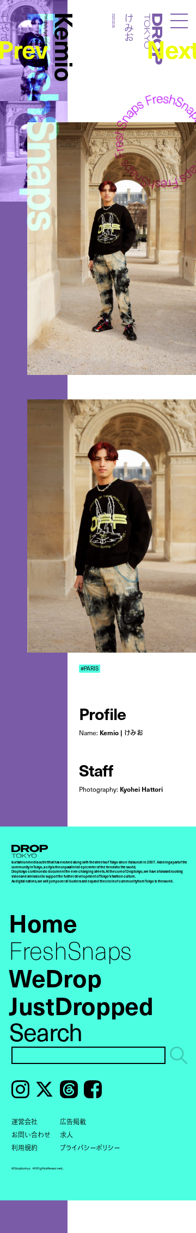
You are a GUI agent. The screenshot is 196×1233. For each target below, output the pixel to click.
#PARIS (90, 668)
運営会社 (24, 1121)
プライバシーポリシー (90, 1147)
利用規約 (24, 1147)
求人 (66, 1134)
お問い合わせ (31, 1134)
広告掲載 (73, 1121)
